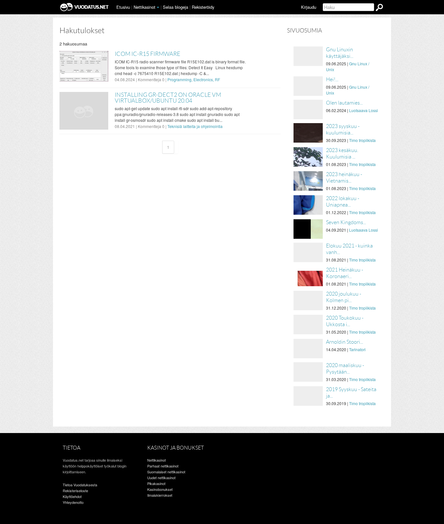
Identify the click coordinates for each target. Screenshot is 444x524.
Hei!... (332, 79)
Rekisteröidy (203, 7)
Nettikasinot (144, 7)
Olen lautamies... (344, 103)
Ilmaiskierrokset (159, 495)
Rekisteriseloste (75, 490)
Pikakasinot (156, 483)
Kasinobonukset (160, 489)
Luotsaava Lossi (363, 110)
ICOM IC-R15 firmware (147, 54)
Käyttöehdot (72, 496)
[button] (158, 7)
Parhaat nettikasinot (162, 465)
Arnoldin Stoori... (344, 342)
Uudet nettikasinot (161, 477)
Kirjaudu (308, 7)
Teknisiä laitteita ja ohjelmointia (195, 126)
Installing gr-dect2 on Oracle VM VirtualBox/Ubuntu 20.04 (168, 98)
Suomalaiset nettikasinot (166, 471)
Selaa (175, 7)
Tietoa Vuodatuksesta (80, 484)
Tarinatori (357, 349)
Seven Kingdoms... (346, 222)
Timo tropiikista (362, 140)
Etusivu (123, 7)
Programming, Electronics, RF (193, 79)
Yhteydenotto (73, 502)
